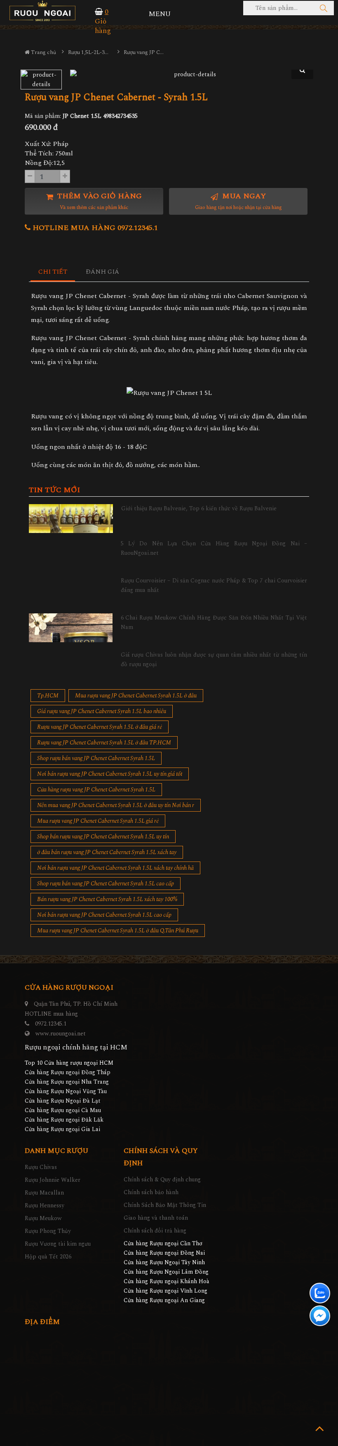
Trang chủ (43, 52)
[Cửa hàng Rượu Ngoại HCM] (42, 10)
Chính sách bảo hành (151, 1192)
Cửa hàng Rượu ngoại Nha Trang (67, 1081)
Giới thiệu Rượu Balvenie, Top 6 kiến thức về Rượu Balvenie (199, 508)
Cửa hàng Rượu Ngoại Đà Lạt (63, 1100)
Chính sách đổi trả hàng (155, 1230)
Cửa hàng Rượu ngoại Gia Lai (62, 1129)
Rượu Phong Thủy (48, 1231)
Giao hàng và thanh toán (156, 1218)
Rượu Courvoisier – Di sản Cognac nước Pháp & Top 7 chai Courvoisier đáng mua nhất (214, 585)
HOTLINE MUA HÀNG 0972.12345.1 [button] (94, 227)
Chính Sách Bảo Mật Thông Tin (165, 1205)
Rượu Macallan (44, 1192)
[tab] (53, 272)
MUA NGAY (238, 200)
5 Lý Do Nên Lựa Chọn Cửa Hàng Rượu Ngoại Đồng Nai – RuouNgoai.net (214, 548)
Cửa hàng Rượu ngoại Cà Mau (63, 1110)
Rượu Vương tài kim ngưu (58, 1243)
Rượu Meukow (43, 1218)
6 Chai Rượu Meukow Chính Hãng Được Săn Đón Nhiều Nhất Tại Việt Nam (214, 622)
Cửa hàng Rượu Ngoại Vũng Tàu (66, 1091)
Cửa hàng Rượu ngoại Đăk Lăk (64, 1119)
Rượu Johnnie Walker (52, 1180)
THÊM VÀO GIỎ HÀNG (98, 200)
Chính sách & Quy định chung (162, 1179)
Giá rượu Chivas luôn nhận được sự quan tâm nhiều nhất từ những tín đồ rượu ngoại (214, 659)
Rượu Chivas (41, 1167)
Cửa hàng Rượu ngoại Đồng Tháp (67, 1072)
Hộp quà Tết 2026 (48, 1256)
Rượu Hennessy (44, 1205)
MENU (159, 14)
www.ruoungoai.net (60, 1033)
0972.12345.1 (50, 1023)
